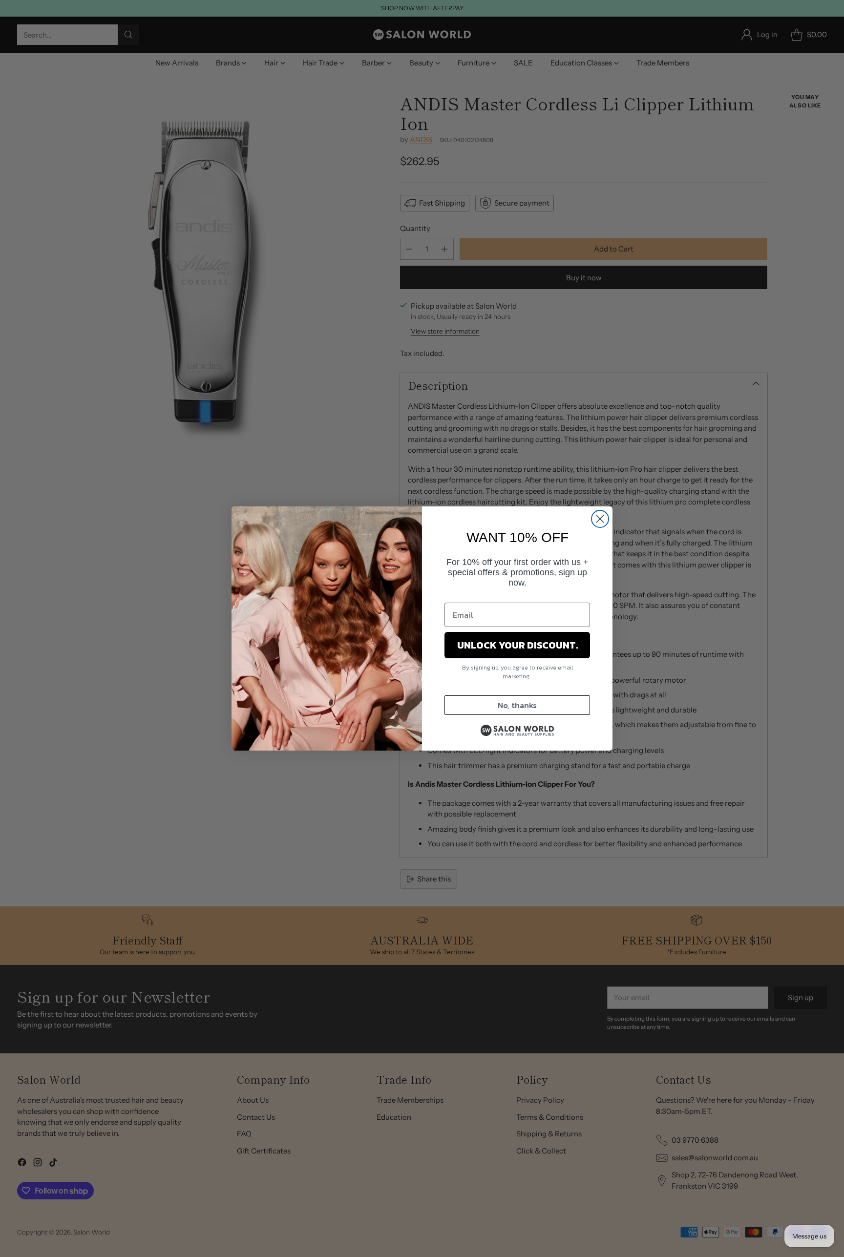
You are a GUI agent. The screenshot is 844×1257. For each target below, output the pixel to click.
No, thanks (517, 705)
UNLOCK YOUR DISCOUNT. (517, 645)
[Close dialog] (600, 518)
